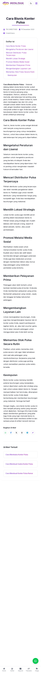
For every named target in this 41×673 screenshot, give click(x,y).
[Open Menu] (36, 3)
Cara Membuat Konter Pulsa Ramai (19, 473)
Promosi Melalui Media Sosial (17, 62)
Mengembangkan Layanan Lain (18, 68)
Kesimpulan (12, 75)
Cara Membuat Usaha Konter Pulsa (19, 464)
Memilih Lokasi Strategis (15, 58)
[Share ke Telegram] (27, 433)
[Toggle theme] (31, 3)
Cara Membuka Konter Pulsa (17, 455)
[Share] (33, 433)
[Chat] (35, 661)
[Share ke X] (16, 433)
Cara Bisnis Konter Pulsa (16, 46)
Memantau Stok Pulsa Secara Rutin (20, 72)
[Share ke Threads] (22, 433)
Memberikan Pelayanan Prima (18, 65)
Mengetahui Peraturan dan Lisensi (19, 49)
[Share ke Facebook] (11, 433)
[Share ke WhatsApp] (5, 433)
